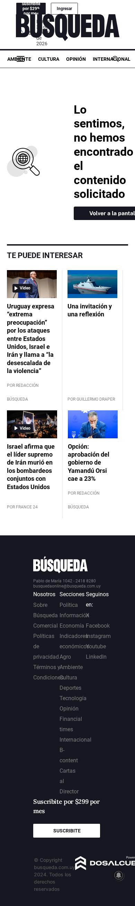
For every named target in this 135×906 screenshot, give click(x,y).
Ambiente (19, 59)
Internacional (111, 59)
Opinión (76, 59)
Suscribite (67, 830)
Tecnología (73, 698)
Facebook (98, 625)
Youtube (96, 646)
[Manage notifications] (118, 875)
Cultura (48, 59)
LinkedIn (96, 657)
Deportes (70, 688)
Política (69, 605)
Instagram (98, 636)
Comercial (45, 625)
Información (74, 615)
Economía (72, 625)
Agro (65, 657)
